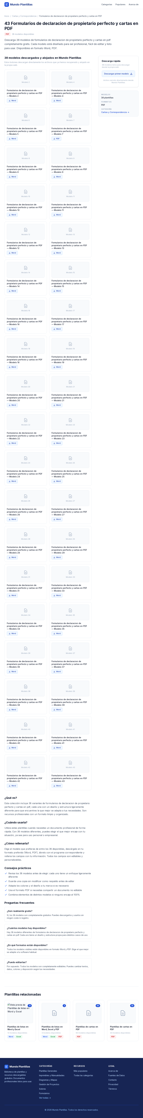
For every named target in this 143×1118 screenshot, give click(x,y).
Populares (120, 4)
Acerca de (134, 4)
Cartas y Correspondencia (24, 16)
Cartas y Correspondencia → (115, 112)
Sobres (42, 1089)
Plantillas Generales (48, 1071)
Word (13, 100)
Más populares (80, 1071)
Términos (112, 1089)
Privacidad (113, 1084)
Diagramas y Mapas (48, 1080)
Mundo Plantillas (19, 1066)
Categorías (106, 4)
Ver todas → (45, 1098)
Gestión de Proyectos (49, 1084)
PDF (57, 139)
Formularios (44, 1093)
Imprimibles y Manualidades (51, 1075)
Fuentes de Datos (116, 1075)
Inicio (6, 16)
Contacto (112, 1080)
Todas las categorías (83, 1075)
